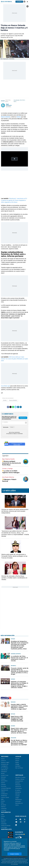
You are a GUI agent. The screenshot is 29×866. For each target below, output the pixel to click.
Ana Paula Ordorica (8, 477)
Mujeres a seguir (5, 762)
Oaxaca (17, 760)
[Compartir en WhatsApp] (13, 407)
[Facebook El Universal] (20, 819)
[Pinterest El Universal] (24, 822)
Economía (3, 786)
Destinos (3, 806)
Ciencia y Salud (5, 797)
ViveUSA (17, 795)
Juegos (17, 797)
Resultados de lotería (19, 804)
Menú (2, 803)
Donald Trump (4, 775)
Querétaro (17, 766)
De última (3, 804)
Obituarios (17, 784)
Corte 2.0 (3, 760)
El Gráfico (17, 790)
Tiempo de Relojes (5, 825)
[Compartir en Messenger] (15, 407)
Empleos (17, 782)
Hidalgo (17, 764)
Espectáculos (4, 790)
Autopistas (3, 808)
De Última (3, 820)
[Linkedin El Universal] (16, 825)
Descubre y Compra (20, 777)
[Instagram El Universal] (20, 822)
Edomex (17, 758)
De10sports (18, 792)
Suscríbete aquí (5, 386)
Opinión (5, 455)
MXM (2, 799)
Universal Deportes (6, 788)
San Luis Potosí (19, 767)
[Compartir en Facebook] (8, 407)
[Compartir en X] (10, 407)
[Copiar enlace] (18, 407)
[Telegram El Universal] (16, 819)
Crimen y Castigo (7, 468)
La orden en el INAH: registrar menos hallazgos (10, 471)
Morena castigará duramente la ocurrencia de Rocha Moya (11, 463)
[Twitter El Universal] (24, 819)
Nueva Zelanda (13, 400)
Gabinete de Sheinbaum (4, 770)
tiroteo (5, 400)
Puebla (17, 762)
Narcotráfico (4, 780)
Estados (3, 779)
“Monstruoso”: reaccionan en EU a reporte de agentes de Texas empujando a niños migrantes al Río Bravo (14, 200)
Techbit (3, 801)
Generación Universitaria (18, 787)
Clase (2, 814)
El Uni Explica (4, 767)
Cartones (3, 784)
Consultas (3, 810)
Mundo (3, 100)
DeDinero (17, 794)
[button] (19, 2)
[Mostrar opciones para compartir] (27, 6)
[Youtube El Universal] (16, 822)
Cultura (3, 791)
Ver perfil (8, 106)
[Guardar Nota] (21, 407)
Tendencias (4, 795)
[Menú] (27, 1)
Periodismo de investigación (4, 765)
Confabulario (4, 793)
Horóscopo (18, 801)
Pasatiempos (18, 799)
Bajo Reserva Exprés (8, 459)
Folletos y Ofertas (19, 779)
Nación (3, 758)
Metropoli (3, 777)
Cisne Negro (4, 827)
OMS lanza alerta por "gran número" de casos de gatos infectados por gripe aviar (14, 358)
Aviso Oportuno (19, 781)
